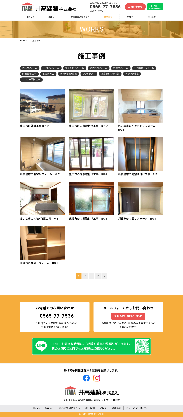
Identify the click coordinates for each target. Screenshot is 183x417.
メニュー (49, 408)
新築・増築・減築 (68, 73)
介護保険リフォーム (144, 68)
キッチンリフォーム (74, 68)
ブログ (103, 408)
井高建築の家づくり (70, 408)
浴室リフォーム (120, 68)
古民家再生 (48, 73)
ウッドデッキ (89, 73)
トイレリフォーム (51, 68)
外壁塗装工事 (29, 73)
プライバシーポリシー (138, 408)
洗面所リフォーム (98, 68)
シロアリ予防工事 (31, 79)
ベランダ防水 (132, 73)
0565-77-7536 (57, 316)
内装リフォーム (29, 68)
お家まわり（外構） (110, 73)
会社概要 (116, 408)
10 (98, 276)
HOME (36, 408)
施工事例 (90, 408)
